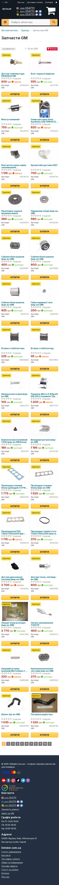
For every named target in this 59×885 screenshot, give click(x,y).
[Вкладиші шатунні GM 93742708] (44, 428)
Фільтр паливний (10, 119)
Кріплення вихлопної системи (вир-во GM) (42, 670)
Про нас (20, 2)
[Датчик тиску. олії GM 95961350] (44, 565)
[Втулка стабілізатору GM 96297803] (44, 337)
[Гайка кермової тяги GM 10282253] (44, 291)
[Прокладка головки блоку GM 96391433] (44, 474)
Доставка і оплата (35, 2)
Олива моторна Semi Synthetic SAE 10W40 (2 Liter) (43, 120)
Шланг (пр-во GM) (10, 714)
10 (45, 744)
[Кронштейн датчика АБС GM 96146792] (44, 153)
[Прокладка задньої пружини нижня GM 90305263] (15, 199)
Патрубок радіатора (42, 714)
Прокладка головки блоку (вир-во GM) (41, 486)
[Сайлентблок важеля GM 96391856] (44, 245)
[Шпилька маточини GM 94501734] (15, 382)
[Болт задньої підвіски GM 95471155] (44, 62)
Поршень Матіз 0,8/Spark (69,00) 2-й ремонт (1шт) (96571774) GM (44, 395)
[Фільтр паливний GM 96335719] (15, 108)
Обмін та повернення (12, 862)
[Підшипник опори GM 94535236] (44, 199)
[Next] (50, 744)
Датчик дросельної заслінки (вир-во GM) (12, 578)
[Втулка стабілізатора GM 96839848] (15, 337)
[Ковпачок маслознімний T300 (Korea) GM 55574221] (15, 428)
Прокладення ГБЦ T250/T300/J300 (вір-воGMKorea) (12, 532)
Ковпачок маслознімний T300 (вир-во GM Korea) (14, 441)
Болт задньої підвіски (42, 74)
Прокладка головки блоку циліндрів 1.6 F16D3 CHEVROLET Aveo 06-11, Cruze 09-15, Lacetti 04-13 (14, 486)
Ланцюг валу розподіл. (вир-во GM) (13, 624)
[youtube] (3, 780)
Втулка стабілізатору (42, 348)
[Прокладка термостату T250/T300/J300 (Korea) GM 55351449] (44, 520)
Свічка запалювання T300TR (42, 624)
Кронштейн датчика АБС (44, 165)
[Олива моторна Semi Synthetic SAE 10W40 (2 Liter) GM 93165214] (44, 108)
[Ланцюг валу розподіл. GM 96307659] (15, 611)
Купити (14, 94)
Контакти (49, 2)
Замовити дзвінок (10, 809)
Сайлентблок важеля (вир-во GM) (12, 258)
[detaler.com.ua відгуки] (12, 788)
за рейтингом (8, 49)
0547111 (27, 8)
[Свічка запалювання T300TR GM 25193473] (44, 611)
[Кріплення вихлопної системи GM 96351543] (44, 657)
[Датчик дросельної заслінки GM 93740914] (15, 565)
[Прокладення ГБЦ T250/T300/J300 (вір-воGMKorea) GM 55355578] (15, 520)
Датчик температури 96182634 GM (12, 75)
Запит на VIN (7, 813)
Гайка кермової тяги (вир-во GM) (41, 303)
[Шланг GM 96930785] (15, 703)
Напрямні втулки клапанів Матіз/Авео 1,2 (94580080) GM (14, 670)
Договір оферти (9, 866)
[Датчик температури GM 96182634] (15, 62)
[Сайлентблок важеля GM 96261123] (15, 291)
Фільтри (53, 49)
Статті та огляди (9, 869)
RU (6, 2)
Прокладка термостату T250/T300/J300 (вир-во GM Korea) (44, 532)
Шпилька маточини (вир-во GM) (14, 395)
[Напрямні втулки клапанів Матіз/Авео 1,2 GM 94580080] (15, 657)
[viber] (8, 780)
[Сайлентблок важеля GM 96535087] (15, 245)
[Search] (54, 22)
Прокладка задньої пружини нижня (11, 212)
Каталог (5, 873)
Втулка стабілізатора (12, 348)
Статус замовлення (11, 852)
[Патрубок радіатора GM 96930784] (44, 703)
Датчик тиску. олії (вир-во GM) (43, 578)
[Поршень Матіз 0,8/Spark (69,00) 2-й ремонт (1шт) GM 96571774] (44, 382)
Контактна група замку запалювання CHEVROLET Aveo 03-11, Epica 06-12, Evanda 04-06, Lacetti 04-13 (13, 166)
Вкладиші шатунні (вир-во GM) (43, 441)
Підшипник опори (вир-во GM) (44, 212)
